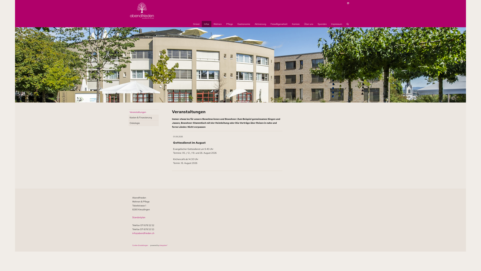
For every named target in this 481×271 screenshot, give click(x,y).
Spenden (322, 24)
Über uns (308, 24)
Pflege (229, 24)
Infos (206, 24)
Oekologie (135, 123)
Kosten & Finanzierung (141, 117)
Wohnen (218, 24)
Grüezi (196, 24)
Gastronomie (243, 24)
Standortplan (138, 217)
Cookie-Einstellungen (140, 245)
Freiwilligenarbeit (279, 24)
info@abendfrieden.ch (143, 233)
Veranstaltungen (138, 112)
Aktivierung (260, 24)
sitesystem (163, 245)
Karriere (296, 24)
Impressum (336, 24)
